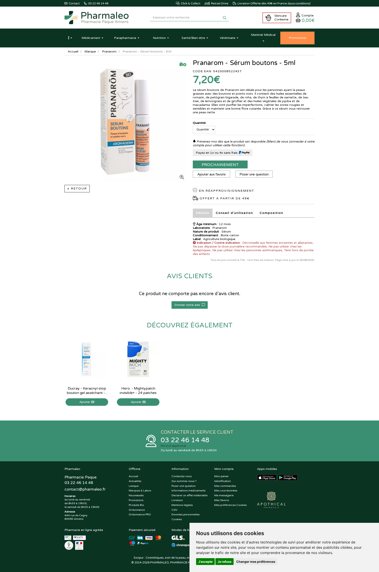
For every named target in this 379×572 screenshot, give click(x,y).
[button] (69, 38)
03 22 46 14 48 (185, 440)
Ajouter (85, 402)
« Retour (77, 188)
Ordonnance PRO (140, 514)
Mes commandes (225, 485)
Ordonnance (137, 509)
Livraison (177, 500)
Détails (202, 213)
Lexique (134, 485)
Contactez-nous (182, 476)
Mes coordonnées (225, 490)
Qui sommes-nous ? (184, 481)
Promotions (136, 500)
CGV (174, 509)
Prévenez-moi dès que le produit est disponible (231, 141)
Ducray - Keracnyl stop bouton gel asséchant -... (87, 390)
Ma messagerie (224, 495)
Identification (222, 481)
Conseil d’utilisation (234, 213)
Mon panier (221, 476)
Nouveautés (136, 495)
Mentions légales (182, 505)
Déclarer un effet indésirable (189, 495)
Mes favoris (221, 500)
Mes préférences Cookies (230, 505)
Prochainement (220, 164)
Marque (90, 51)
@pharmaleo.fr (84, 489)
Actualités (135, 481)
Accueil (73, 51)
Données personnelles (186, 514)
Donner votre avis (188, 305)
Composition (271, 213)
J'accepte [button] (205, 561)
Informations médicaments (189, 490)
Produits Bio (136, 505)
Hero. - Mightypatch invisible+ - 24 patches (138, 390)
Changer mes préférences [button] (255, 561)
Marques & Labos (140, 490)
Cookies (177, 519)
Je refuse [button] (224, 561)
